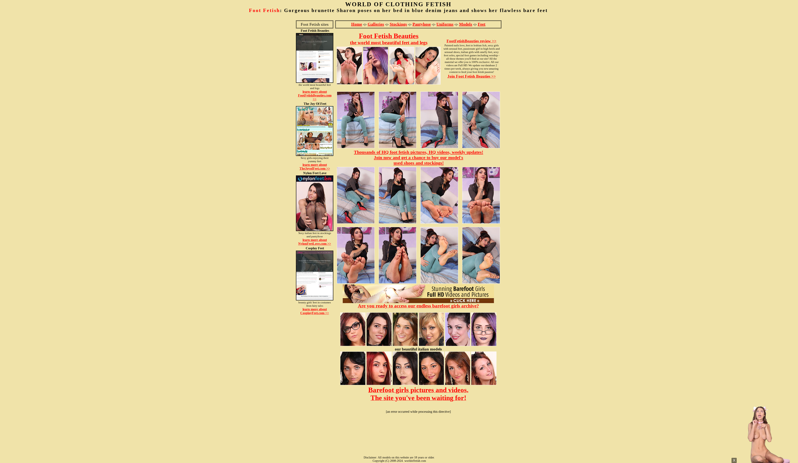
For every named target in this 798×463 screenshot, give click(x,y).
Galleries (376, 24)
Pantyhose (422, 24)
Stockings (398, 24)
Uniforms (444, 24)
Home (356, 24)
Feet (481, 24)
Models (465, 24)
